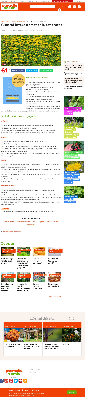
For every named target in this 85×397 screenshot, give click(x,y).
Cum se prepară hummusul (37, 260)
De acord (72, 392)
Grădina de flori (40, 275)
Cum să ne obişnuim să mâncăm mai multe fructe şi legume (22, 263)
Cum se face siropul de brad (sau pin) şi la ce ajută (73, 87)
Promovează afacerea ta (63, 1)
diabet (56, 222)
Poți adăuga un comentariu (12, 232)
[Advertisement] (42, 15)
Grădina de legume (7, 276)
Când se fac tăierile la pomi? (53, 260)
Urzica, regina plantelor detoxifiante (70, 199)
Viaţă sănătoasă (21, 21)
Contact (78, 1)
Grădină (4, 1)
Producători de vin (43, 1)
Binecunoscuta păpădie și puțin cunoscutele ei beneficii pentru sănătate (71, 177)
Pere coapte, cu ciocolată (53, 285)
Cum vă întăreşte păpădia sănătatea (36, 21)
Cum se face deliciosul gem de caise (13, 345)
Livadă (13, 1)
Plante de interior (22, 276)
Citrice (66, 344)
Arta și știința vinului (8, 250)
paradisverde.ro (5, 21)
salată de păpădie (38, 222)
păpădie (49, 222)
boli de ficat (31, 224)
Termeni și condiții (35, 369)
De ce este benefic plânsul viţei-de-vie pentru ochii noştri (73, 67)
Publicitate (33, 372)
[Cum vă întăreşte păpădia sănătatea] (31, 50)
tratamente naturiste (23, 222)
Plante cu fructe (69, 326)
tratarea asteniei (9, 222)
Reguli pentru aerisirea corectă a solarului (7, 287)
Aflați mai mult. (30, 395)
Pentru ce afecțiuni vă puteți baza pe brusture (72, 111)
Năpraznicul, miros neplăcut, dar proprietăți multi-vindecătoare (73, 81)
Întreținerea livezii (54, 250)
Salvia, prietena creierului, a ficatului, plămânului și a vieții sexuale (71, 132)
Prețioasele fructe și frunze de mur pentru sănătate (73, 155)
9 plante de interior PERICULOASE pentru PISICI (23, 287)
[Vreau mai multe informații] (12, 90)
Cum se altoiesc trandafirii (37, 286)
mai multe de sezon (54, 296)
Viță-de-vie (22, 1)
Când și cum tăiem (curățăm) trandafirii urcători (32, 346)
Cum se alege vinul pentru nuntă (7, 260)
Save (5, 64)
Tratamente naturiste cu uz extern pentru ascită (73, 74)
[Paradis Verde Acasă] (9, 6)
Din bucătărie (39, 250)
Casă (31, 1)
